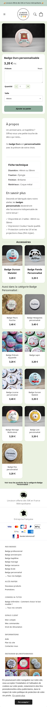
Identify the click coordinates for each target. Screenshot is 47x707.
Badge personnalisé (13, 572)
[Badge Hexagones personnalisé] (35, 304)
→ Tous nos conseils (13, 608)
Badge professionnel (13, 551)
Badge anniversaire (13, 554)
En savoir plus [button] (18, 696)
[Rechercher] (35, 14)
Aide (7, 639)
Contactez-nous (11, 646)
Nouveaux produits (13, 586)
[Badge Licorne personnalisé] (12, 379)
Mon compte (10, 620)
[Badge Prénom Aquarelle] (12, 341)
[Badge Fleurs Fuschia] (12, 304)
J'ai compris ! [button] (23, 702)
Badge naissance (12, 565)
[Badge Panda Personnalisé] (35, 255)
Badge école (10, 569)
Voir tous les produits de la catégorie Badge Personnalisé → (23, 483)
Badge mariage (11, 562)
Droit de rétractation (13, 627)
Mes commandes (12, 623)
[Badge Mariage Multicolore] (12, 416)
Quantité (8, 86)
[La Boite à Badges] (23, 14)
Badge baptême (11, 558)
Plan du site (10, 642)
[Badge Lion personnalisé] (35, 416)
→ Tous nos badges (13, 576)
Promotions (10, 589)
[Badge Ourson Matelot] (12, 255)
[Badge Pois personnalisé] (12, 453)
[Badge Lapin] (35, 341)
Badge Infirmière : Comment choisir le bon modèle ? (23, 602)
